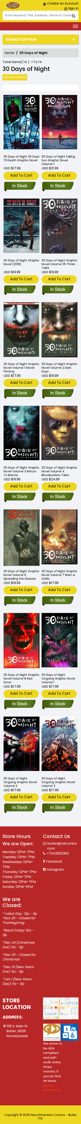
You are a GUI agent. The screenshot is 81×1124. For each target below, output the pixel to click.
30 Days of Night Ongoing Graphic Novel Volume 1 (58, 678)
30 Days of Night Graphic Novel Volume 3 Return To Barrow (21, 471)
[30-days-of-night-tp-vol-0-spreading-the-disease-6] (21, 537)
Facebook (54, 861)
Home (9, 52)
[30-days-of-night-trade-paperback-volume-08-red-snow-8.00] (21, 641)
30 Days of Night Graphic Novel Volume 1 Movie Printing (21, 367)
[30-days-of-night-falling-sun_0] (59, 123)
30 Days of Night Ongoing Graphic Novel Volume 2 (20, 782)
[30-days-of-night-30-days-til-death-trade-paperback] (21, 123)
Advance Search (15, 77)
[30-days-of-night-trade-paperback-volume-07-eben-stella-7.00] (59, 537)
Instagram (55, 869)
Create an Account (62, 3)
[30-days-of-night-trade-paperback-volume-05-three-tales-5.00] (59, 227)
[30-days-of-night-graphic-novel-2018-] (21, 227)
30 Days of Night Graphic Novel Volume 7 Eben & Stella (59, 575)
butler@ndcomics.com (62, 846)
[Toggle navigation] (75, 26)
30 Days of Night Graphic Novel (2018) (21, 262)
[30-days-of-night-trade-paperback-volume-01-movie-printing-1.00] (21, 330)
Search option (21, 39)
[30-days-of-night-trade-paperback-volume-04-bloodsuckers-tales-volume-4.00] (59, 434)
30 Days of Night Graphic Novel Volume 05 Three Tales (59, 264)
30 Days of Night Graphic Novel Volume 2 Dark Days (59, 367)
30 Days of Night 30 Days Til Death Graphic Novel (21, 158)
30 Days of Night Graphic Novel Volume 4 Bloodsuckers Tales (59, 471)
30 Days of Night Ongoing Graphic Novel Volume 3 (58, 782)
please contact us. (52, 1087)
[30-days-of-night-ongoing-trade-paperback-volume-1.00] (59, 641)
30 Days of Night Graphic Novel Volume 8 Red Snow (21, 678)
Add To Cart (21, 175)
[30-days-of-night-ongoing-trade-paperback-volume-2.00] (21, 745)
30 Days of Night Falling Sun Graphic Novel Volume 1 (58, 160)
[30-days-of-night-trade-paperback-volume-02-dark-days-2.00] (59, 330)
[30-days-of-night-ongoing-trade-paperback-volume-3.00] (59, 745)
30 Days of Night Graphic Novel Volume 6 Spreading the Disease (21, 575)
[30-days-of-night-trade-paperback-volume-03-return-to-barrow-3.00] (21, 434)
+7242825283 (58, 853)
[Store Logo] (12, 5)
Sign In (73, 8)
